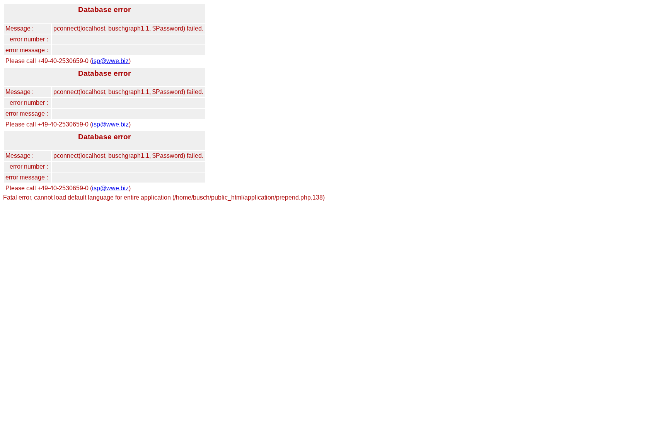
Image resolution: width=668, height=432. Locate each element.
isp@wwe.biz (110, 61)
